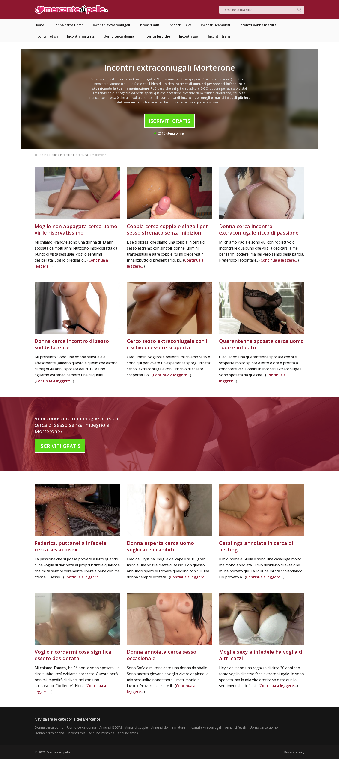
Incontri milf (76, 733)
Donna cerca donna (49, 733)
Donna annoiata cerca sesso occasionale (161, 655)
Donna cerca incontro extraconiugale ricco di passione (259, 229)
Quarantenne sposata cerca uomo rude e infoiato (261, 344)
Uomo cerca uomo (264, 727)
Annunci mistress (101, 733)
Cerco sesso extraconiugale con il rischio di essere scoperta (168, 344)
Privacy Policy (294, 752)
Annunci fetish (235, 727)
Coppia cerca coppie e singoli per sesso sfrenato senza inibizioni (167, 229)
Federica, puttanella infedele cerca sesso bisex (70, 546)
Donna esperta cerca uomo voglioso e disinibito (160, 546)
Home (53, 155)
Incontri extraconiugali (74, 155)
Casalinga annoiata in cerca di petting (256, 546)
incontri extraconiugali (134, 79)
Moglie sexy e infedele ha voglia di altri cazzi (261, 655)
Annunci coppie (136, 727)
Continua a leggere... (279, 260)
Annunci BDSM (110, 727)
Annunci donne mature (168, 727)
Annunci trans (128, 733)
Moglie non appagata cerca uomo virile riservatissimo (76, 229)
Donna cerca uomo (49, 727)
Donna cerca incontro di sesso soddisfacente (72, 344)
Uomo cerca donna (81, 727)
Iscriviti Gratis (169, 120)
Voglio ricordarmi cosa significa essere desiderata (73, 655)
